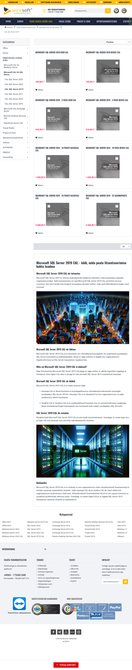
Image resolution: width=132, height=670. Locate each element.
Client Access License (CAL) (12, 59)
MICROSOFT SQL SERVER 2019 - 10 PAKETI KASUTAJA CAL (57, 149)
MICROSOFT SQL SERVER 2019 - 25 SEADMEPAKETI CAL (106, 196)
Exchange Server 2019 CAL (63, 529)
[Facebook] (53, 632)
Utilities (6, 142)
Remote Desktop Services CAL (15, 117)
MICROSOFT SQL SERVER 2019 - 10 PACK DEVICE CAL (107, 148)
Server (5, 53)
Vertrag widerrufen (68, 665)
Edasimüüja (42, 569)
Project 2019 (90, 536)
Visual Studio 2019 (92, 529)
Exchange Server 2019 (61, 522)
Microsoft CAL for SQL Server (13, 73)
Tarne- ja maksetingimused (48, 578)
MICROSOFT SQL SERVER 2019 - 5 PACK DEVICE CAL (107, 100)
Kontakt (41, 575)
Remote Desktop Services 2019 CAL (99, 522)
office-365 (75, 569)
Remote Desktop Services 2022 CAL (66, 536)
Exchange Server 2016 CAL (63, 533)
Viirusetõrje (8, 157)
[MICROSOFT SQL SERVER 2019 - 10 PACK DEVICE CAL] (108, 166)
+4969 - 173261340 (15, 575)
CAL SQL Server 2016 (14, 99)
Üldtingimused (43, 587)
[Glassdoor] (66, 632)
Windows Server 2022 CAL (12, 536)
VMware (120, 536)
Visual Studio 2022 (92, 526)
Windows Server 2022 (10, 529)
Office (5, 48)
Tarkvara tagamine (45, 572)
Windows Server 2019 (10, 533)
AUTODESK (8, 147)
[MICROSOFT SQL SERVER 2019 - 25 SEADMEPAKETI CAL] (108, 214)
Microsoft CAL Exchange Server (14, 110)
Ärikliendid (42, 566)
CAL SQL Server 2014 (14, 104)
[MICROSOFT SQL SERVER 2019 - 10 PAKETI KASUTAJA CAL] (57, 166)
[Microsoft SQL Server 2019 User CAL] (57, 71)
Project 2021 (90, 533)
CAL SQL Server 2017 (14, 94)
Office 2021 (6, 522)
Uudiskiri (74, 572)
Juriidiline (74, 566)
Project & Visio (9, 133)
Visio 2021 (121, 522)
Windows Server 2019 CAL (37, 522)
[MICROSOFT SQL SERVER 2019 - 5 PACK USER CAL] (57, 118)
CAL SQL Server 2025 (14, 79)
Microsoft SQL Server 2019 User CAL (51, 52)
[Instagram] (78, 632)
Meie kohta (75, 575)
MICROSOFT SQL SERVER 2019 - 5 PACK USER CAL (55, 100)
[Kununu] (72, 632)
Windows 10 (122, 533)
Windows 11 (122, 529)
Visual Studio (8, 128)
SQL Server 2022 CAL (35, 533)
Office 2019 (6, 526)
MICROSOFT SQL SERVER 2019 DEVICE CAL (103, 52)
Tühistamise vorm (45, 584)
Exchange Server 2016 (61, 526)
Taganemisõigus (44, 581)
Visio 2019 (121, 526)
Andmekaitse (76, 578)
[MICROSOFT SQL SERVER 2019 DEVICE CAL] (108, 71)
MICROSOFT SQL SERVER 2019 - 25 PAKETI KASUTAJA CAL (57, 196)
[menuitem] (89, 2)
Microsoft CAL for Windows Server (11, 66)
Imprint (73, 581)
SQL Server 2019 (33, 529)
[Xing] (59, 632)
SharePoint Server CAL (13, 123)
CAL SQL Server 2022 (14, 84)
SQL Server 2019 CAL (35, 536)
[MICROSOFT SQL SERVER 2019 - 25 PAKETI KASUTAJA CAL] (57, 214)
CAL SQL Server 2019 (14, 89)
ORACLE (6, 152)
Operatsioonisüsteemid (13, 138)
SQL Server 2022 (33, 526)
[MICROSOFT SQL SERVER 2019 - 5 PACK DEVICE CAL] (108, 118)
